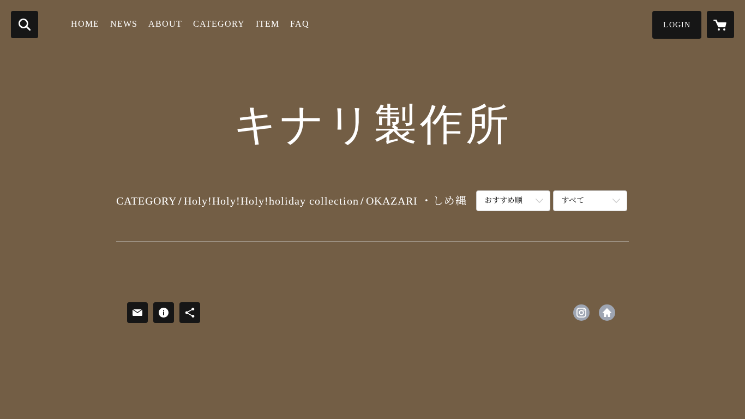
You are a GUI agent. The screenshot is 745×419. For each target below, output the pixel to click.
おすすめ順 (503, 200)
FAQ (299, 23)
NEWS (123, 23)
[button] (676, 25)
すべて (572, 200)
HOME (85, 23)
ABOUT (165, 23)
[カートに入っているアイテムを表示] (720, 24)
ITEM (267, 23)
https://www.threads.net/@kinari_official (607, 312)
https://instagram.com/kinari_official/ (581, 312)
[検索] (24, 24)
